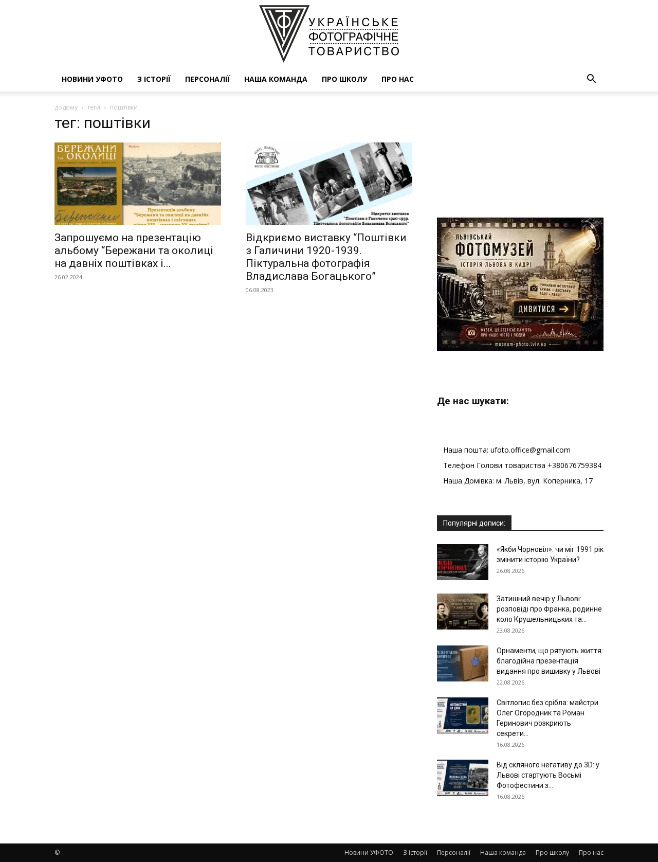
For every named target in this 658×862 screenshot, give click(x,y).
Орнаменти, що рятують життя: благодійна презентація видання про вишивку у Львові (550, 660)
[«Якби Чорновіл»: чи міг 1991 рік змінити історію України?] (462, 562)
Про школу (344, 79)
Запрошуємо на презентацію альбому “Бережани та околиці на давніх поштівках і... (133, 250)
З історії (154, 79)
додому (66, 107)
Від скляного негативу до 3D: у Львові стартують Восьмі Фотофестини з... (548, 775)
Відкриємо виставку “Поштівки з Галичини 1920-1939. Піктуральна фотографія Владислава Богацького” (326, 256)
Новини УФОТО (92, 79)
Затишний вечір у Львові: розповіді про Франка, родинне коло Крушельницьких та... (549, 609)
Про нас (397, 79)
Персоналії (207, 79)
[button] (591, 80)
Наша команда (275, 79)
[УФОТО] (329, 34)
